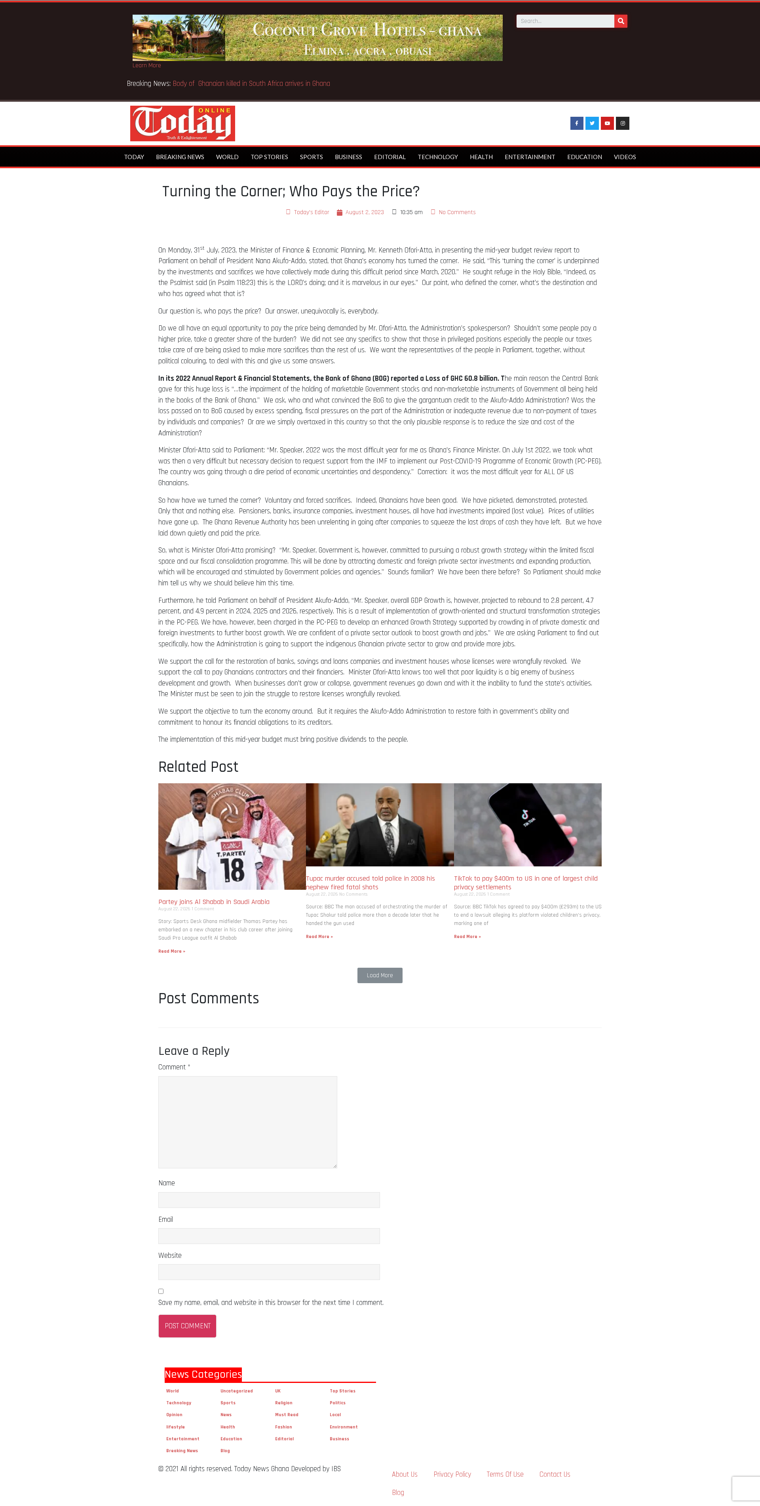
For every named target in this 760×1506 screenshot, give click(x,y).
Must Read (286, 1415)
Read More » (171, 951)
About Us (405, 1474)
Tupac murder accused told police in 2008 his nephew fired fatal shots (370, 883)
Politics (338, 1403)
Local (335, 1415)
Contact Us (555, 1474)
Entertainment (530, 156)
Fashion (283, 1427)
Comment (174, 1067)
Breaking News (180, 156)
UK (278, 1391)
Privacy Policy (452, 1474)
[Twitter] (592, 123)
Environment (344, 1427)
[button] (380, 975)
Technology (438, 156)
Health (481, 156)
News (226, 1415)
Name (166, 1183)
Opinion (174, 1415)
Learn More (147, 65)
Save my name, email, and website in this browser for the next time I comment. (271, 1302)
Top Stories (269, 156)
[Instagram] (622, 123)
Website (170, 1255)
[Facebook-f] (577, 123)
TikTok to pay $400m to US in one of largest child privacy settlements (526, 883)
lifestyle (175, 1427)
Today (134, 156)
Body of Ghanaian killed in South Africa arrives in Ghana (252, 83)
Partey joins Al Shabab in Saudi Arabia (214, 901)
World (227, 156)
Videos (625, 156)
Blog (225, 1451)
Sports (311, 156)
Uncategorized (236, 1391)
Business (348, 156)
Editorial (390, 156)
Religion (284, 1403)
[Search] (620, 21)
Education (584, 156)
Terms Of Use (505, 1474)
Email (165, 1219)
